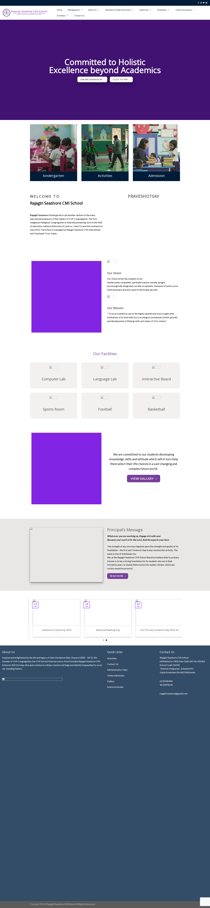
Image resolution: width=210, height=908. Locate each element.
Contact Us (189, 3)
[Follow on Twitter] (204, 3)
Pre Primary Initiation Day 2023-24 (105, 630)
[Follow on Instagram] (201, 3)
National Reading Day (54, 630)
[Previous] (29, 620)
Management (40, 3)
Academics (128, 3)
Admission (110, 3)
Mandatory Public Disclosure (84, 3)
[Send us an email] (206, 3)
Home (25, 3)
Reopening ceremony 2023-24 (156, 630)
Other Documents (150, 3)
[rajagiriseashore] (26, 13)
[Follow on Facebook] (198, 3)
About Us (58, 3)
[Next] (180, 620)
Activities (171, 3)
